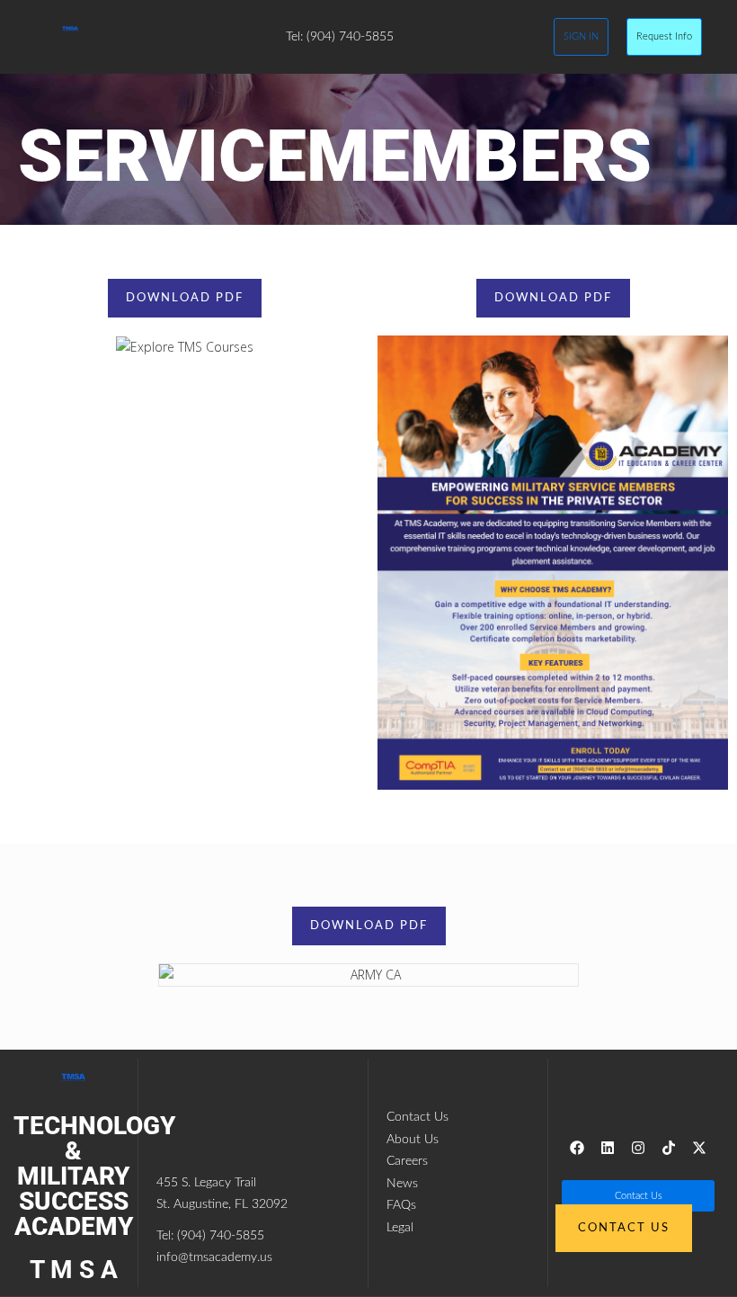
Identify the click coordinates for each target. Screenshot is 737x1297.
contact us (624, 1228)
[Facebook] (577, 1147)
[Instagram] (638, 1147)
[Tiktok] (668, 1147)
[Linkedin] (607, 1147)
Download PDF (185, 298)
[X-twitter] (699, 1147)
